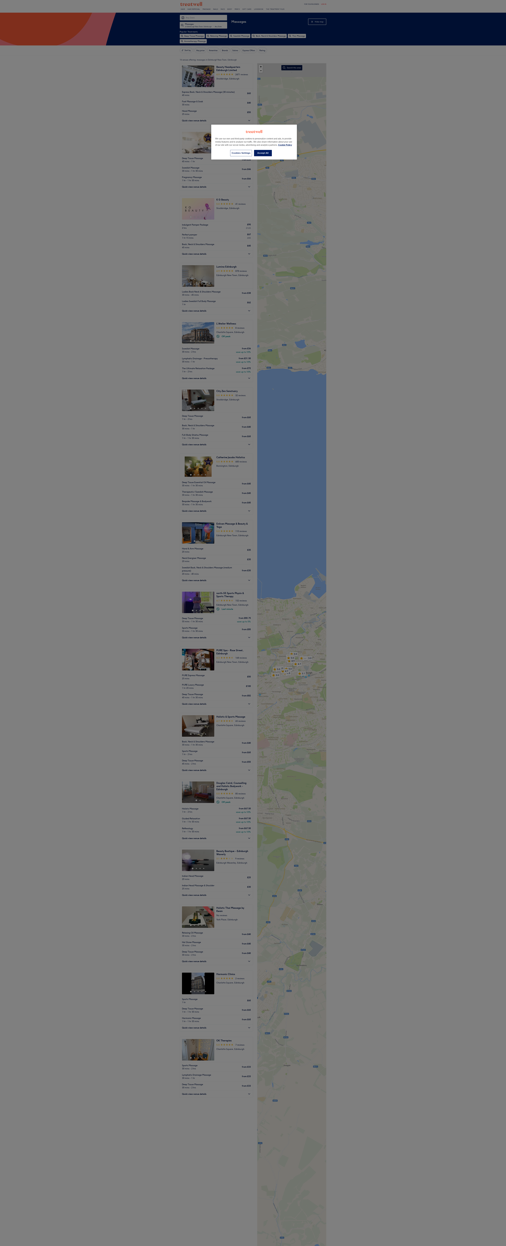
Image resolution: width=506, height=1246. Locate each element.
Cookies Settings (241, 153)
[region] (254, 142)
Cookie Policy (285, 145)
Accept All (263, 153)
